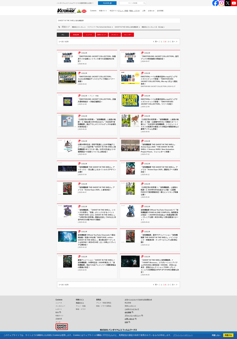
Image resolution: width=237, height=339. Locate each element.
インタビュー (60, 306)
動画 (57, 312)
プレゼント (114, 35)
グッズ (58, 322)
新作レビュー (101, 35)
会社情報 (160, 11)
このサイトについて (132, 309)
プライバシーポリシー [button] (183, 335)
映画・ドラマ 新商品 (103, 306)
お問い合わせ (129, 319)
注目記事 (76, 35)
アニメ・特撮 (123, 11)
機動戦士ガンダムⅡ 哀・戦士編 (152, 27)
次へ (173, 41)
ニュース (89, 35)
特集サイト (103, 11)
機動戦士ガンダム (78, 27)
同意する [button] (228, 335)
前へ (156, 41)
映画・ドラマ (134, 11)
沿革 (126, 322)
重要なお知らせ (130, 306)
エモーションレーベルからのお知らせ (138, 299)
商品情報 (128, 303)
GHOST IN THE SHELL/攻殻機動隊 (126, 27)
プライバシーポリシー (133, 316)
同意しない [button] (216, 335)
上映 (143, 11)
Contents (93, 11)
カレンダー (127, 35)
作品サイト (80, 303)
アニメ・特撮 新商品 (103, 303)
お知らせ (151, 11)
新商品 (98, 299)
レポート (59, 309)
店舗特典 (59, 319)
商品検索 (106, 3)
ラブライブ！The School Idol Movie (99, 27)
